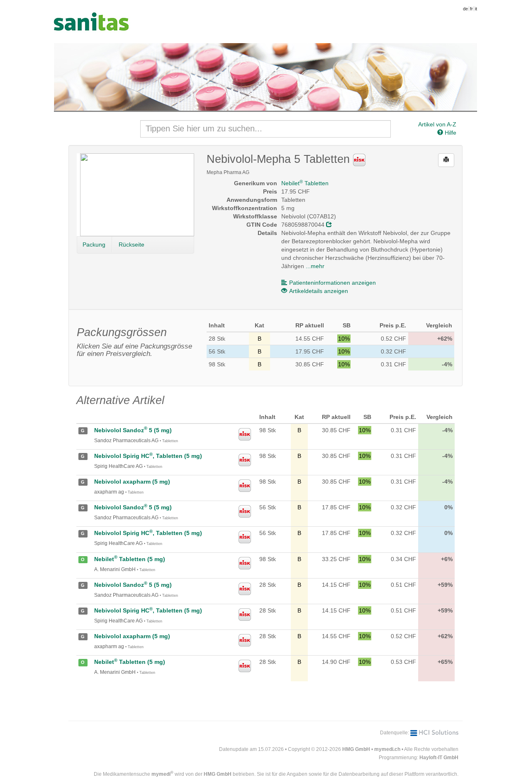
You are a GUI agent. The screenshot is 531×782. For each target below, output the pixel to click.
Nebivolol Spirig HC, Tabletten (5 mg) (148, 456)
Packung (94, 244)
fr (471, 8)
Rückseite (131, 244)
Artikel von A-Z (437, 124)
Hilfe (449, 132)
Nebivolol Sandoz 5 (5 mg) (133, 430)
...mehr (315, 266)
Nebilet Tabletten (305, 183)
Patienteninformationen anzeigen (332, 282)
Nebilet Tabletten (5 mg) (129, 559)
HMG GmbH (356, 749)
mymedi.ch (387, 749)
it (476, 8)
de (465, 8)
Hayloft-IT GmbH (438, 757)
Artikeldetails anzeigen (318, 291)
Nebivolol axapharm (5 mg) (132, 481)
